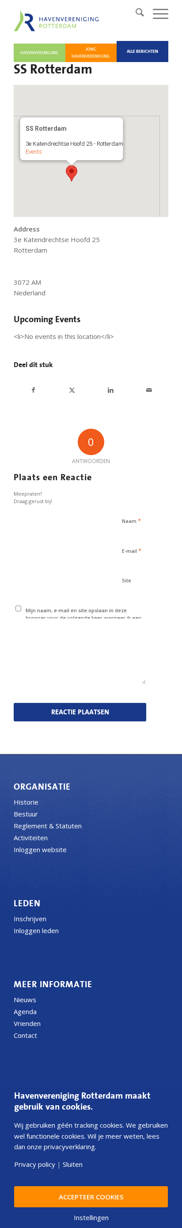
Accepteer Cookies (91, 1196)
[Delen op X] (72, 390)
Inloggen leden (36, 930)
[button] (71, 173)
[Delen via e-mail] (149, 390)
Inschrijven (30, 918)
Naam (131, 521)
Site (126, 580)
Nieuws (25, 999)
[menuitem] (135, 13)
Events (34, 151)
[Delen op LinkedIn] (110, 390)
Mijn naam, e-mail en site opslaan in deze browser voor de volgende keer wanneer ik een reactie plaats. (83, 617)
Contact (25, 1035)
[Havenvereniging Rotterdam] (58, 20)
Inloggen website (40, 849)
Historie (26, 802)
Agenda (25, 1011)
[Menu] (156, 13)
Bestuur (26, 813)
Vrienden (27, 1023)
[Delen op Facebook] (33, 390)
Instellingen (91, 1217)
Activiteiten (31, 837)
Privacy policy (34, 1164)
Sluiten (73, 1164)
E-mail (131, 551)
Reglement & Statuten (48, 825)
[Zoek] (135, 13)
